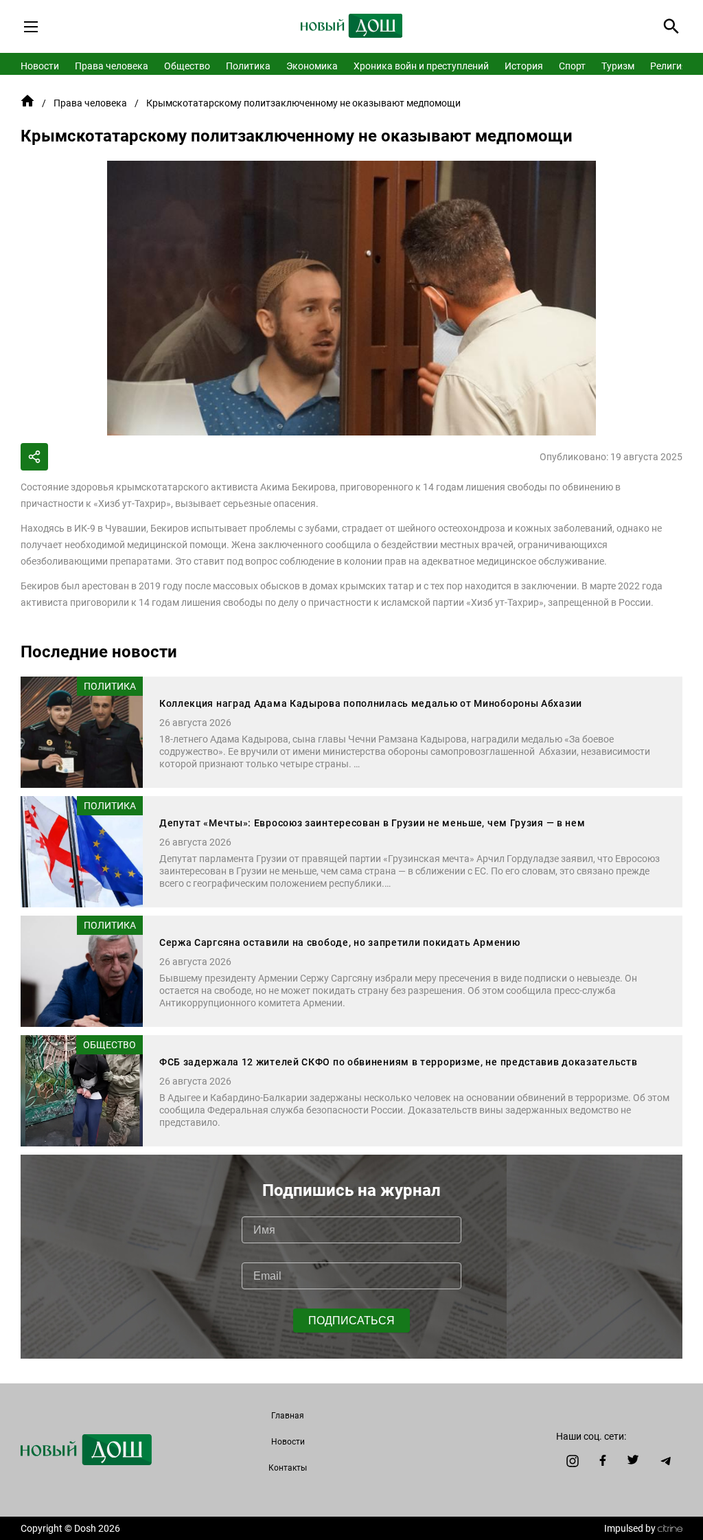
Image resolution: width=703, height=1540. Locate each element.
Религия (668, 65)
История (524, 65)
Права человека (111, 65)
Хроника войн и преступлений (421, 65)
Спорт (572, 65)
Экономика (312, 65)
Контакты (287, 1468)
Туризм (617, 65)
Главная (287, 1415)
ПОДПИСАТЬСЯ (351, 1320)
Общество (187, 65)
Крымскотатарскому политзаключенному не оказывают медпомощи (303, 103)
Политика (248, 65)
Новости (40, 65)
